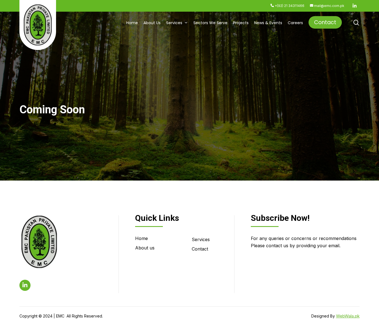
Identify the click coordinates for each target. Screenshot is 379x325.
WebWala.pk (348, 316)
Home (141, 238)
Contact (200, 249)
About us (145, 248)
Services (201, 239)
